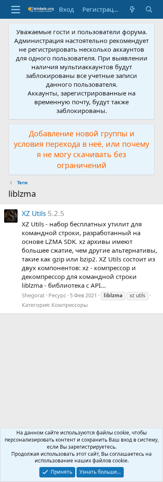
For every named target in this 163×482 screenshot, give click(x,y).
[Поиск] (149, 9)
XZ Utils (34, 213)
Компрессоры (69, 305)
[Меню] (15, 9)
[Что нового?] (132, 9)
